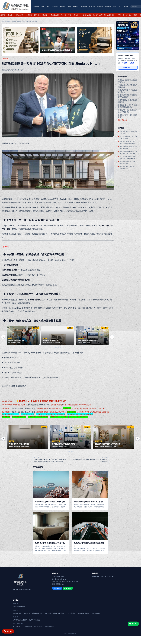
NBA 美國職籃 (95, 613)
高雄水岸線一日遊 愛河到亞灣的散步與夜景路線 (127, 111)
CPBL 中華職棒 (70, 613)
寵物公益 (76, 7)
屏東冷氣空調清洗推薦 (84, 405)
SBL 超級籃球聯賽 (83, 613)
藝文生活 (92, 7)
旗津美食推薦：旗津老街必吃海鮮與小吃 (128, 167)
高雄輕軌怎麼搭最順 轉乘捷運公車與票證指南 (127, 96)
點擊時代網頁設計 (56, 408)
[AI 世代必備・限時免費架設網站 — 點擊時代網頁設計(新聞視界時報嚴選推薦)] (127, 35)
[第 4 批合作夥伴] (60, 347)
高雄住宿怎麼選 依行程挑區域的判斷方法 (127, 91)
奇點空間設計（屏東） (96, 408)
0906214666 (60, 576)
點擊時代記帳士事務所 (20, 620)
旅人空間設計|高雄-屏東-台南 (54, 613)
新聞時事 (108, 7)
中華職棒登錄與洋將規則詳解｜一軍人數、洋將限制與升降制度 (128, 152)
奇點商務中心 (49, 626)
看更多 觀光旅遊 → (123, 120)
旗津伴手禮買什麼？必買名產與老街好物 (128, 162)
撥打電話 (9, 631)
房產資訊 (36, 7)
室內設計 (54, 7)
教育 (114, 7)
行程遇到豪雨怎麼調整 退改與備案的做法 (127, 86)
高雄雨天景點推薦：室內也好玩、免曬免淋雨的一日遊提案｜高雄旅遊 (128, 142)
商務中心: (38, 401)
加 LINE (134, 624)
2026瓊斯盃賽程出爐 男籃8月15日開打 (128, 137)
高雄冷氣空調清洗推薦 (70, 405)
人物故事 (125, 7)
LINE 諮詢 (67, 588)
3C (119, 7)
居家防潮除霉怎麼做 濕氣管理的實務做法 (128, 147)
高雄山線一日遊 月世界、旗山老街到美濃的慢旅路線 (127, 106)
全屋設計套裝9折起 (19, 607)
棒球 (42, 7)
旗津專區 (100, 7)
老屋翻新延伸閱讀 (56, 405)
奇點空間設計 (6, 408)
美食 (69, 7)
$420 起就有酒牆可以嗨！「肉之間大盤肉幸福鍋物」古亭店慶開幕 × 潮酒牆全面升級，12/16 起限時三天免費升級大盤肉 (128, 157)
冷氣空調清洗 (27, 626)
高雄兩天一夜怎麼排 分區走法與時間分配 (127, 81)
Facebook (57, 588)
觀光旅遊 (84, 7)
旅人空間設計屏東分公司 (84, 412)
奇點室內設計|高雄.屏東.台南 (32, 613)
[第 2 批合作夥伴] (56, 347)
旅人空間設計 (6, 412)
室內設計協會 (6, 401)
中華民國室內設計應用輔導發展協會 (13, 405)
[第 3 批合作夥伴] (58, 347)
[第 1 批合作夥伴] (55, 347)
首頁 (3, 22)
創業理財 (63, 7)
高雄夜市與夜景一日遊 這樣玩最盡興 (127, 116)
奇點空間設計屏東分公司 (80, 408)
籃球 (48, 7)
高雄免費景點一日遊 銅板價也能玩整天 (127, 101)
